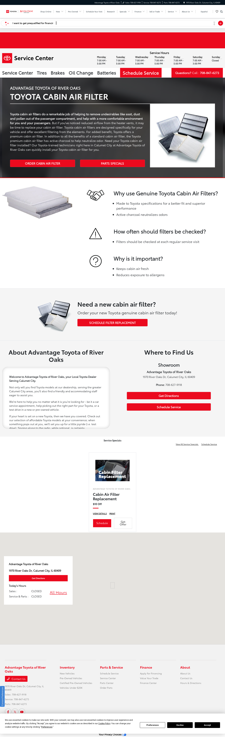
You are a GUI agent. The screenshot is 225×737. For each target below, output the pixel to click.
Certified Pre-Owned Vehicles (76, 683)
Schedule (102, 523)
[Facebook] (8, 711)
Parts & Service (111, 667)
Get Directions (169, 395)
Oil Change (81, 72)
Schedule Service (141, 72)
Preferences (152, 725)
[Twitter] (15, 711)
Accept (207, 725)
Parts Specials (112, 163)
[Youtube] (22, 711)
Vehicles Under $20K (71, 687)
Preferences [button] (46, 727)
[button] (112, 585)
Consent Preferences (2, 696)
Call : (197, 73)
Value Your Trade (149, 678)
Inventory (67, 667)
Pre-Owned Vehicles (71, 678)
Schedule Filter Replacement (112, 322)
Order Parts (106, 687)
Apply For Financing (151, 673)
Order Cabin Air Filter (42, 163)
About (185, 667)
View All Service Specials (187, 444)
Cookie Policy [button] (104, 723)
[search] (221, 11)
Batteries (106, 72)
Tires (42, 72)
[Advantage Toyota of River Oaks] (20, 11)
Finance (146, 667)
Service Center (17, 72)
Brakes (58, 72)
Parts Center (106, 683)
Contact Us (18, 679)
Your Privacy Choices (110, 734)
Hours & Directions (190, 683)
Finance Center (148, 683)
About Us (185, 673)
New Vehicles (67, 673)
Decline (180, 725)
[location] (184, 2)
